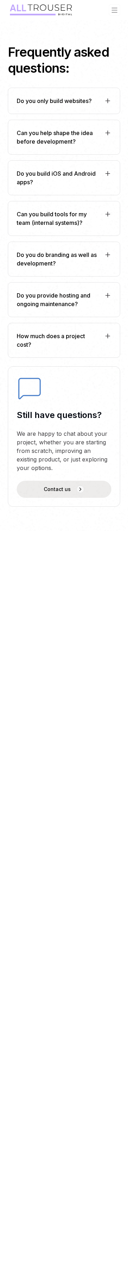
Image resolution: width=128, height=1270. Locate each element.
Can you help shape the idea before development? (55, 137)
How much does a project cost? (51, 340)
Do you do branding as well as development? (57, 259)
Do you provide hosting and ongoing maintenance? (53, 300)
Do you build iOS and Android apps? (56, 178)
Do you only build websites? (54, 100)
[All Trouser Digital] (42, 10)
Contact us (57, 489)
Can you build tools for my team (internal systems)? (52, 218)
